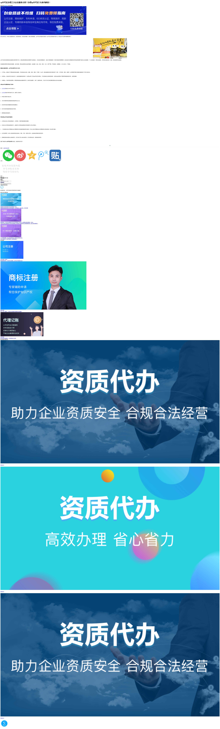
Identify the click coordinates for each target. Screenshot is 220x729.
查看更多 (6, 192)
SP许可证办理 (6, 148)
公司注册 (4, 88)
